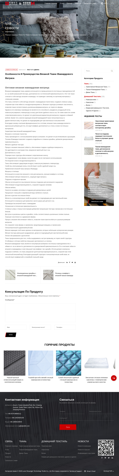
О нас (62, 3)
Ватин (89, 105)
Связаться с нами (90, 3)
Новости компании (84, 446)
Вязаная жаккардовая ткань (15, 91)
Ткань (88, 84)
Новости (78, 3)
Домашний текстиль (73, 6)
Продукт (69, 3)
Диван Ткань (91, 92)
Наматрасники (92, 99)
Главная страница (51, 3)
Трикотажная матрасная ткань (98, 87)
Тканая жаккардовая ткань (96, 89)
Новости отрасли (32, 35)
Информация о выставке (86, 453)
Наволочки (91, 102)
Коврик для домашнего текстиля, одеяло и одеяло (97, 109)
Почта (68, 427)
